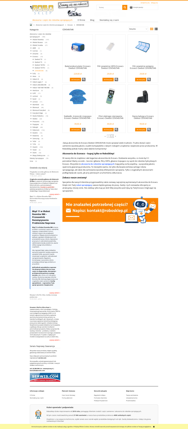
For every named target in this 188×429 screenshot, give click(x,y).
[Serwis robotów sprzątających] (45, 377)
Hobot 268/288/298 (39, 85)
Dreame (35, 54)
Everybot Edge (38, 113)
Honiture (36, 90)
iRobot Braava (38, 42)
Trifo (34, 144)
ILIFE (34, 93)
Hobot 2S (36, 79)
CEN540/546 (39, 71)
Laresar (35, 96)
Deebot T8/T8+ (40, 65)
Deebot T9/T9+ (40, 68)
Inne (31, 161)
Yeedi (35, 150)
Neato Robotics (38, 116)
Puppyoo (36, 124)
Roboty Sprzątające (37, 158)
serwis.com (45, 275)
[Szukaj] (124, 7)
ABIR (34, 48)
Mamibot (36, 105)
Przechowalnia (130, 401)
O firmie (32, 395)
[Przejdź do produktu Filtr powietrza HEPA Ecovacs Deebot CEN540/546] (110, 49)
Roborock (36, 130)
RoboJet (35, 127)
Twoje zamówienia (132, 395)
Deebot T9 (38, 59)
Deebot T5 (38, 62)
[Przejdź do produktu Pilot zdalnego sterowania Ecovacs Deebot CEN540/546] (110, 99)
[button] (84, 79)
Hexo (34, 76)
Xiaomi (35, 147)
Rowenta (36, 136)
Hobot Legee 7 (38, 82)
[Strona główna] (43, 10)
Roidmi (35, 133)
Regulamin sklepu (99, 395)
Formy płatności (67, 398)
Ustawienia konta (131, 398)
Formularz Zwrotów (100, 398)
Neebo (35, 119)
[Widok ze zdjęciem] (151, 29)
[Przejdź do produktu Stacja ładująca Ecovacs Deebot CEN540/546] (143, 99)
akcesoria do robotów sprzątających (97, 164)
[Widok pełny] (156, 29)
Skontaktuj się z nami (37, 398)
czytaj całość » (54, 194)
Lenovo (35, 102)
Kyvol (34, 99)
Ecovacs (35, 56)
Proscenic (36, 121)
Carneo (35, 51)
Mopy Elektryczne (39, 155)
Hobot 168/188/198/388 (41, 88)
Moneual (36, 107)
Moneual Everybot (39, 110)
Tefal (34, 141)
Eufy (34, 73)
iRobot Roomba (38, 39)
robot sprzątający (84, 185)
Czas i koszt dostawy (68, 395)
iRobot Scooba (38, 45)
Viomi (35, 153)
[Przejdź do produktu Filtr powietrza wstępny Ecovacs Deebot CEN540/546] (143, 49)
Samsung (36, 138)
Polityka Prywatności (100, 401)
